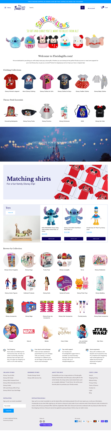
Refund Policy (93, 380)
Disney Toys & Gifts (8, 375)
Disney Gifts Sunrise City (34, 378)
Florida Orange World (34, 375)
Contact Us (92, 388)
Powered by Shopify (8, 420)
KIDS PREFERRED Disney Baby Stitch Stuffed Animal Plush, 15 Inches (50, 229)
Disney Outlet (7, 385)
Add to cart (51, 238)
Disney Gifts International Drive (12, 383)
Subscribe (8, 410)
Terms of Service (93, 385)
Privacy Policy (93, 383)
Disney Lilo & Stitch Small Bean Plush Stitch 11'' (72, 228)
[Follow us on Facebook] (41, 421)
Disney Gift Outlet (8, 378)
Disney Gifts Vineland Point (11, 380)
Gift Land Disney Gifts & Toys (11, 388)
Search (91, 375)
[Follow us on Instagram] (44, 421)
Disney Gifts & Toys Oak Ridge (11, 390)
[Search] (83, 7)
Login (90, 390)
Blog (90, 393)
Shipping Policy (93, 378)
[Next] (107, 223)
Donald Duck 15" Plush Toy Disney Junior (96, 228)
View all (10, 212)
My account (91, 8)
